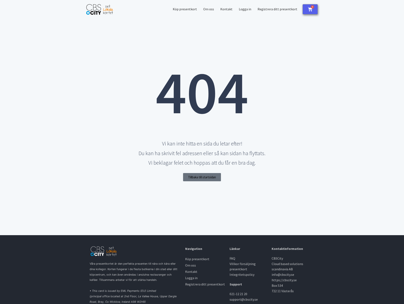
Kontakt (226, 9)
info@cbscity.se (283, 274)
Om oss (208, 9)
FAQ (232, 258)
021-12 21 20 (238, 294)
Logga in (245, 9)
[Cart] (310, 9)
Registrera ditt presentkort (277, 9)
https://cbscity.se (284, 280)
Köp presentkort (185, 9)
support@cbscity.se (244, 299)
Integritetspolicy (242, 274)
